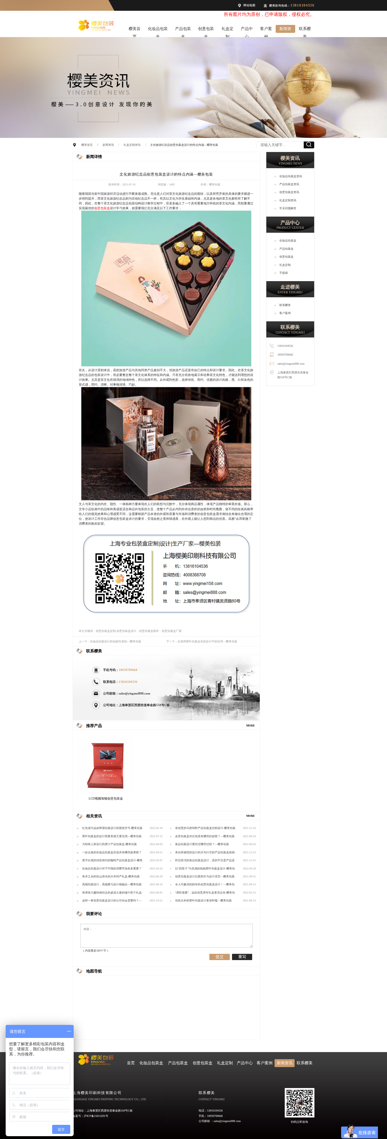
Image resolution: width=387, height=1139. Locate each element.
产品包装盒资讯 (289, 184)
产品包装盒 (183, 30)
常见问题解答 (287, 208)
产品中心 (247, 30)
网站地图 (249, 5)
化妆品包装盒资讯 (290, 176)
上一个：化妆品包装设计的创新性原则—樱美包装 (110, 641)
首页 (131, 1063)
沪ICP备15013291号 (96, 1115)
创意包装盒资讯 (289, 192)
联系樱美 (305, 30)
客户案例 (266, 30)
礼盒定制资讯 (132, 144)
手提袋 (283, 272)
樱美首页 (135, 30)
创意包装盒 (206, 30)
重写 (242, 956)
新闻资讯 (285, 30)
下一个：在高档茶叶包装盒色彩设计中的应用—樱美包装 (201, 641)
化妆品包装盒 (158, 30)
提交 (220, 956)
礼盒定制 (227, 30)
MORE (250, 725)
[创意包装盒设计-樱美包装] (166, 365)
